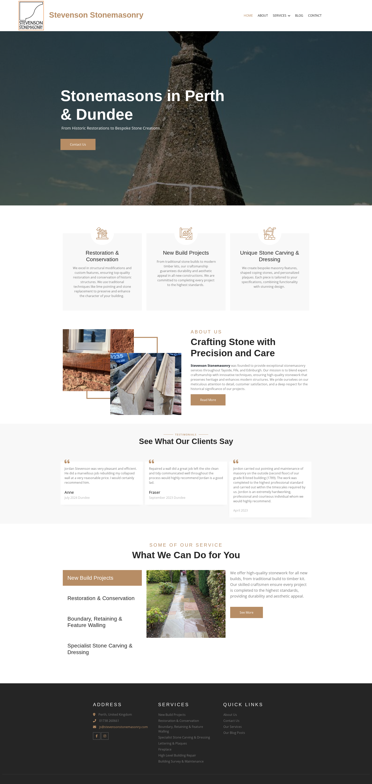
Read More (208, 400)
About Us (230, 715)
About (263, 15)
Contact (315, 15)
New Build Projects (172, 715)
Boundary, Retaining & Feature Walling (180, 729)
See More (246, 612)
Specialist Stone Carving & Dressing (184, 737)
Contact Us (78, 144)
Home (248, 15)
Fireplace (164, 749)
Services (279, 15)
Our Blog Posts (234, 733)
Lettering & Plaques (172, 743)
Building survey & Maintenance (181, 761)
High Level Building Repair (177, 755)
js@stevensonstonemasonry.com (123, 727)
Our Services (232, 727)
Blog (299, 15)
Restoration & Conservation (178, 721)
